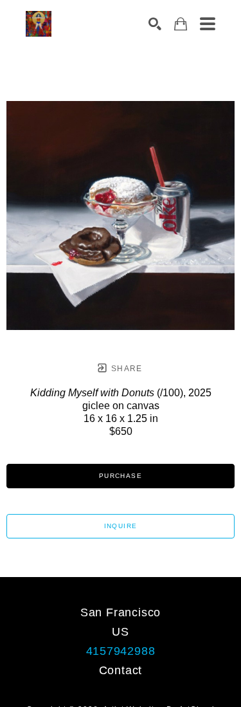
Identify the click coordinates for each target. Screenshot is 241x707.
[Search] (154, 23)
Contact (121, 670)
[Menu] (207, 23)
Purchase (120, 475)
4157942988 (121, 651)
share (126, 368)
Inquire (121, 525)
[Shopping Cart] (180, 24)
